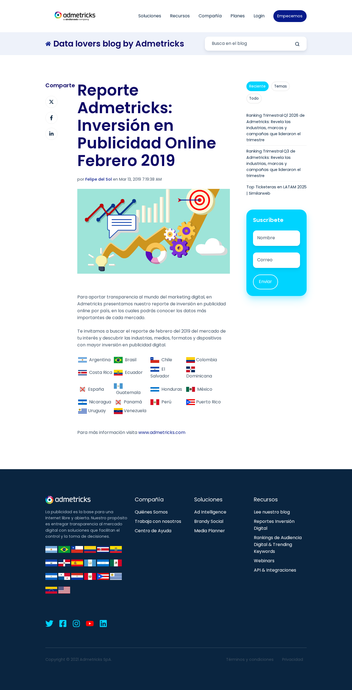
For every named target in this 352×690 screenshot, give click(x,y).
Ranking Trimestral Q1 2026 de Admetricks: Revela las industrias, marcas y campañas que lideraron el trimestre (275, 128)
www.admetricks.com (161, 432)
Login (259, 16)
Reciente (257, 86)
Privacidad (292, 659)
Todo (254, 98)
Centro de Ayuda (153, 531)
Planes (237, 16)
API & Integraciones (275, 570)
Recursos (180, 16)
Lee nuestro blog (272, 512)
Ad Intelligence (210, 512)
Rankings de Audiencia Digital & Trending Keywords (278, 544)
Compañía (210, 16)
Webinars (264, 561)
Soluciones (149, 16)
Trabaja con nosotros (158, 521)
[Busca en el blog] (297, 44)
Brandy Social (208, 521)
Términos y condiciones (250, 659)
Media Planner (209, 531)
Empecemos (289, 16)
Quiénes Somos (151, 512)
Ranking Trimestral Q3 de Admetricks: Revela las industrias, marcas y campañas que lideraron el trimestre (273, 163)
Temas (280, 86)
